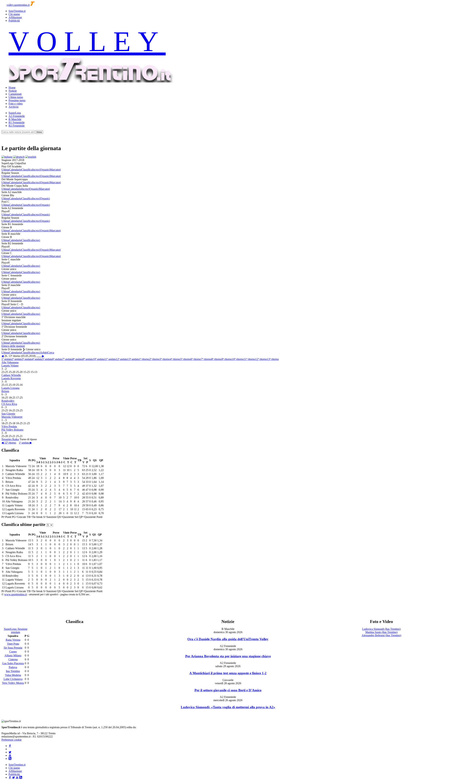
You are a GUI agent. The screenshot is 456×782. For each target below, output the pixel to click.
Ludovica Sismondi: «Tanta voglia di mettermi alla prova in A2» (228, 707)
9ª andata (88, 359)
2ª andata (17, 359)
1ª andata (6, 359)
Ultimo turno (16, 97)
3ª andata (27, 359)
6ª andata (57, 359)
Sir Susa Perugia (13, 647)
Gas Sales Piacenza (13, 663)
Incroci (36, 169)
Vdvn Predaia (9, 426)
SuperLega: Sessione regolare (15, 630)
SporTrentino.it (17, 10)
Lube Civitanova (13, 678)
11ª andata (110, 359)
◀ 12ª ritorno (8, 442)
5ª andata (47, 359)
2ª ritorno (154, 359)
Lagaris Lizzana (10, 387)
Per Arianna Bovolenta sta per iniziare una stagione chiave (228, 656)
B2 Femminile (17, 125)
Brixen (5, 391)
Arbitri (44, 352)
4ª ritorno (175, 359)
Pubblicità (14, 20)
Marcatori (55, 169)
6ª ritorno (196, 359)
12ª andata (121, 359)
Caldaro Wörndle (11, 375)
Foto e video (16, 103)
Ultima (5, 169)
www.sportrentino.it (15, 594)
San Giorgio (8, 413)
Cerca (51, 352)
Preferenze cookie (11, 739)
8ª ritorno (216, 359)
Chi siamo (14, 14)
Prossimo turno (17, 100)
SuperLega (15, 112)
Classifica (26, 169)
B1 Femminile (17, 122)
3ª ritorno (165, 359)
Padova (13, 667)
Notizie (13, 90)
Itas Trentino (13, 671)
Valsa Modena (13, 675)
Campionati (15, 93)
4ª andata (37, 359)
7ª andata (67, 359)
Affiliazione (15, 17)
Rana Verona (13, 639)
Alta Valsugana (10, 362)
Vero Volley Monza (13, 682)
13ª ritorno (273, 359)
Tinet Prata (13, 643)
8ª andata (77, 359)
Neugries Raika (10, 439)
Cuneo (13, 651)
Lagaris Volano (10, 365)
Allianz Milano (12, 655)
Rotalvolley (7, 400)
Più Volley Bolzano (12, 429)
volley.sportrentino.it (18, 4)
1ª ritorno (144, 359)
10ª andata (98, 359)
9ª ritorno (227, 359)
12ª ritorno (261, 359)
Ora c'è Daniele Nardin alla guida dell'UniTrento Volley (227, 639)
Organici (45, 169)
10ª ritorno (238, 359)
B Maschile (15, 119)
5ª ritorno (185, 359)
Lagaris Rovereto (11, 378)
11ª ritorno (249, 359)
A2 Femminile (17, 116)
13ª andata (133, 359)
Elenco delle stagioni (13, 345)
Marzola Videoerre (11, 416)
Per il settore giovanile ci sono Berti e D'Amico (228, 690)
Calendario (15, 169)
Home (12, 87)
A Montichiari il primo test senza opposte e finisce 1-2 (227, 673)
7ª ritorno (206, 359)
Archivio (14, 106)
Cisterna (13, 659)
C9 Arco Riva (9, 404)
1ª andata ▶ (25, 442)
